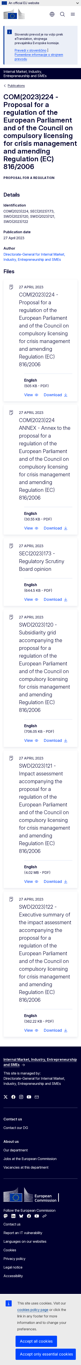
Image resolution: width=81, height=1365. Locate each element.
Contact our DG (15, 1128)
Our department (15, 1150)
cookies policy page (32, 1310)
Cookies (9, 1250)
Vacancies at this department (25, 1167)
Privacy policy (14, 1258)
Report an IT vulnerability (22, 1233)
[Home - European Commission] (14, 14)
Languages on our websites (24, 1241)
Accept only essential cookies (46, 1354)
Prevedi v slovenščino (30, 50)
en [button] (52, 14)
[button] (31, 395)
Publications (16, 85)
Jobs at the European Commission (30, 1159)
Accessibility (13, 1276)
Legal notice (12, 1267)
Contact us (12, 1224)
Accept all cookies (36, 1341)
